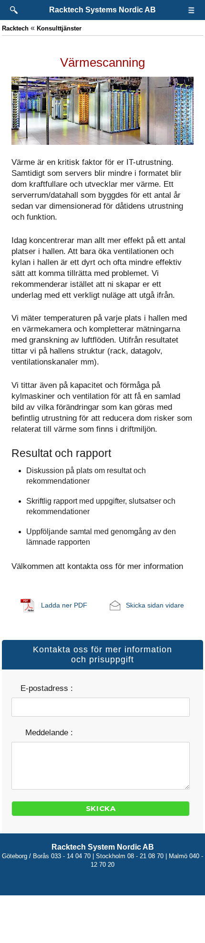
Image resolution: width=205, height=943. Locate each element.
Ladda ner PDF (64, 605)
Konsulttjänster (59, 28)
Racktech (15, 28)
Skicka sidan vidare (155, 605)
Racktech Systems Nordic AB (102, 10)
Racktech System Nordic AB (102, 847)
